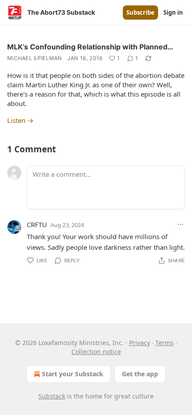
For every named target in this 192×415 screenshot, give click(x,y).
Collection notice (96, 351)
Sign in (173, 12)
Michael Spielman (34, 58)
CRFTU (37, 224)
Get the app (140, 374)
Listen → (20, 120)
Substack (51, 396)
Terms (164, 342)
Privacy (139, 342)
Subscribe (140, 12)
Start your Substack (72, 374)
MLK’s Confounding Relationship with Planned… (90, 46)
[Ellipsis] (180, 224)
